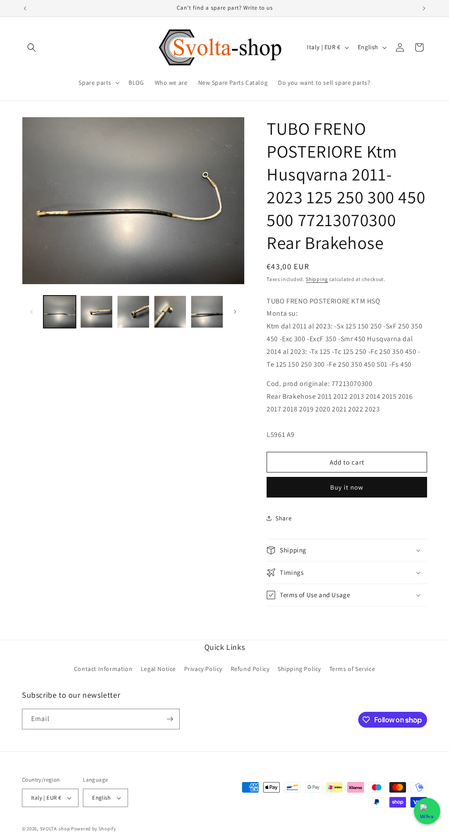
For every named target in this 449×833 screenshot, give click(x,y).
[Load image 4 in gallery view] (170, 312)
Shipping (317, 279)
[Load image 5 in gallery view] (207, 312)
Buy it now (346, 487)
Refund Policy (250, 669)
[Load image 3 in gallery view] (133, 312)
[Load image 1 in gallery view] (59, 312)
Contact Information (103, 669)
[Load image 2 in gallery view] (96, 312)
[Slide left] (31, 311)
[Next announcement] (424, 8)
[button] (31, 47)
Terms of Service (352, 669)
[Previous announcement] (25, 8)
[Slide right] (235, 311)
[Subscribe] (169, 719)
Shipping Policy (299, 669)
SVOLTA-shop (55, 829)
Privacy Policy (203, 669)
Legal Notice (158, 669)
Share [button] (283, 518)
